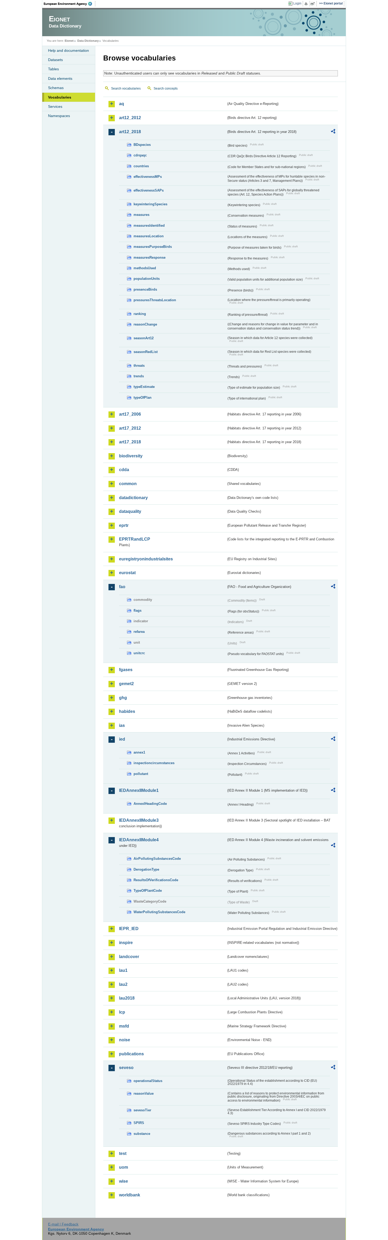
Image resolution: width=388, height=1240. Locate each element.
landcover (129, 956)
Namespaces (59, 116)
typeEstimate (144, 387)
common (128, 483)
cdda (124, 469)
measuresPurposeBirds (153, 247)
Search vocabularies (126, 88)
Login (297, 3)
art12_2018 (130, 131)
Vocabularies (59, 97)
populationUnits (147, 279)
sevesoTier (142, 1110)
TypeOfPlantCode (148, 891)
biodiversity (131, 456)
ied (122, 739)
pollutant (141, 774)
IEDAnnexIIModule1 (139, 790)
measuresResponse (149, 257)
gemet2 (126, 683)
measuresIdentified (149, 225)
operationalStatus (148, 1081)
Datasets (55, 60)
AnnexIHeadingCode (150, 804)
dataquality (130, 511)
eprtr (124, 525)
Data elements (60, 78)
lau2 (123, 984)
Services (55, 106)
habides (127, 711)
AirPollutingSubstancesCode (157, 859)
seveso (126, 1067)
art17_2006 (130, 414)
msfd (124, 1026)
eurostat (127, 572)
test (122, 1153)
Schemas (56, 88)
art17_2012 (130, 428)
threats (139, 366)
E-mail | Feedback (63, 1224)
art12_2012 (130, 117)
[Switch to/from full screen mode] (314, 3)
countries (141, 166)
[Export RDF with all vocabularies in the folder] (333, 132)
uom (123, 1167)
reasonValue (144, 1093)
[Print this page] (307, 3)
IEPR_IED (129, 928)
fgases (126, 669)
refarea (139, 632)
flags (137, 610)
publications (131, 1054)
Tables (53, 69)
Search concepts (166, 88)
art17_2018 (130, 442)
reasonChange (145, 324)
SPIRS (139, 1123)
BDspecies (142, 145)
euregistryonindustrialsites (146, 559)
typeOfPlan (143, 398)
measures (141, 215)
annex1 (139, 752)
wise (123, 1181)
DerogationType (146, 869)
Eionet (69, 40)
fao (122, 586)
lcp (122, 1012)
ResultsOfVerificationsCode (156, 880)
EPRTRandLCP (134, 539)
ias (122, 725)
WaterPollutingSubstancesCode (159, 912)
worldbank (129, 1195)
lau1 (123, 970)
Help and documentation (68, 50)
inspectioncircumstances (154, 763)
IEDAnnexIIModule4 (139, 840)
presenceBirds (145, 289)
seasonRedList (146, 352)
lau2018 (127, 998)
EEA (70, 3)
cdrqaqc (140, 155)
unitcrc (139, 653)
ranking (140, 314)
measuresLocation (149, 236)
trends (139, 376)
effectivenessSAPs (149, 190)
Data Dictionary (88, 40)
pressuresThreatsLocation (155, 300)
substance (142, 1134)
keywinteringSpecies (150, 204)
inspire (126, 942)
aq (121, 103)
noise (124, 1040)
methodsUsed (145, 268)
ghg (123, 697)
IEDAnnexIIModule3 (139, 820)
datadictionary (133, 497)
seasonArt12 (144, 338)
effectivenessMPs (148, 177)
